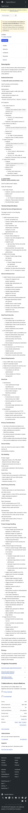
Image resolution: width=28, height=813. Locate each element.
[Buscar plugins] (15, 15)
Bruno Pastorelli (7, 36)
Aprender (3, 769)
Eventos (17, 772)
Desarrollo (5, 56)
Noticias (3, 760)
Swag (17, 776)
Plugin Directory (5, 6)
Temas (16, 760)
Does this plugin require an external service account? (7, 672)
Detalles (5, 45)
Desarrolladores (5, 774)
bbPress (4, 786)
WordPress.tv (5, 776)
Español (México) (9, 794)
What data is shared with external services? (7, 677)
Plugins (16, 762)
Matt (3, 783)
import (20, 722)
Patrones (17, 765)
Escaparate (17, 758)
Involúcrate (17, 769)
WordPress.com (6, 781)
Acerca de (3, 758)
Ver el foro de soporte (7, 749)
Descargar (4, 40)
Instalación (5, 52)
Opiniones (5, 49)
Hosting (3, 762)
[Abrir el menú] (26, 2)
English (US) (24, 719)
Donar (17, 774)
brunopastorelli (7, 696)
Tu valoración (4, 739)
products (24, 722)
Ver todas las (23, 739)
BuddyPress (5, 788)
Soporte (5, 59)
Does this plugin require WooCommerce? (11, 668)
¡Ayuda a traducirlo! (14, 11)
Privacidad (4, 765)
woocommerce (23, 725)
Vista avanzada (5, 729)
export (16, 722)
